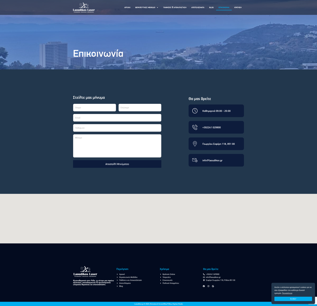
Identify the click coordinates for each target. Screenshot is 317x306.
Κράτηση (237, 7)
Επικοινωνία (224, 7)
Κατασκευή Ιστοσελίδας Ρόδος (161, 304)
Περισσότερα (287, 293)
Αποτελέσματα (197, 7)
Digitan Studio (177, 304)
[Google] (213, 286)
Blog (211, 7)
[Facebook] (204, 286)
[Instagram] (208, 286)
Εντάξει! (293, 299)
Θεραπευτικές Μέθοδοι (145, 7)
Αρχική (127, 7)
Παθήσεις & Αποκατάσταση (174, 7)
